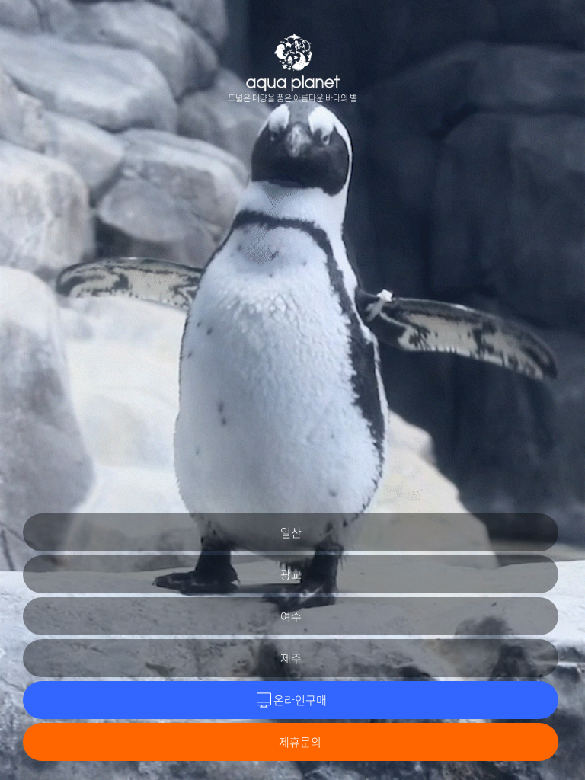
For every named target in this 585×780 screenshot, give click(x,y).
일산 (291, 532)
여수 (291, 616)
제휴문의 (300, 742)
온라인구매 (300, 700)
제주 (291, 658)
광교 (291, 574)
